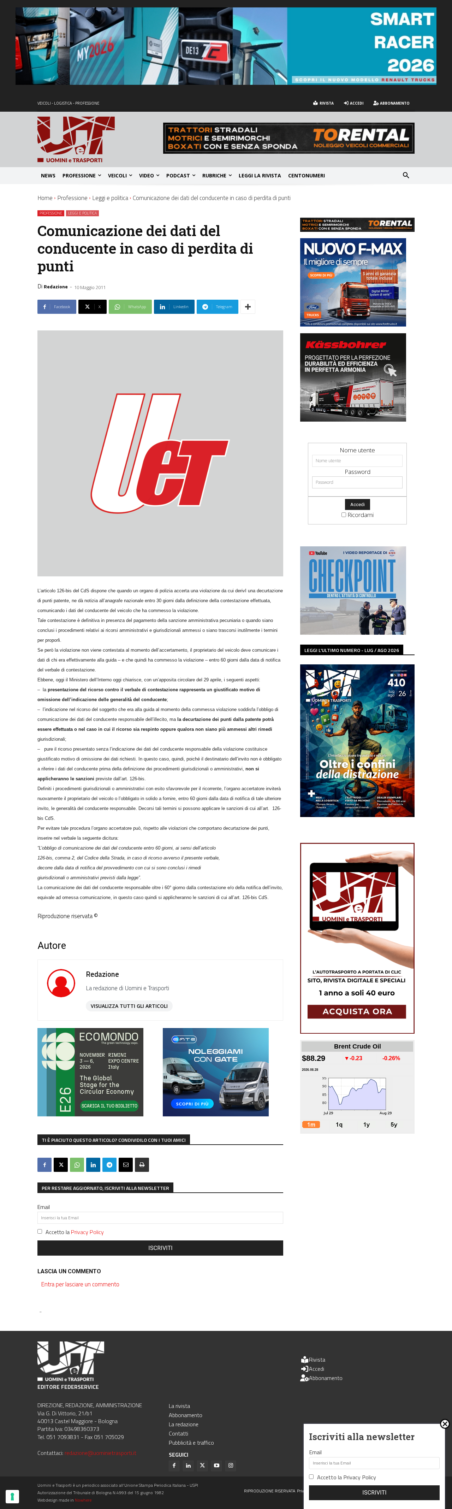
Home (45, 197)
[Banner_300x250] (216, 1114)
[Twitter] (202, 1466)
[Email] (126, 1165)
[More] (247, 307)
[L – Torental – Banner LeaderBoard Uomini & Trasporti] (289, 151)
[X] (61, 1165)
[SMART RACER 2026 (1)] (226, 82)
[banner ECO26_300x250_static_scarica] (90, 1114)
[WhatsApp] (77, 1165)
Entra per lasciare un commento (80, 1284)
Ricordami (360, 515)
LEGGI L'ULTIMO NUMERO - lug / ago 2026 (351, 650)
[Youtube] (216, 1466)
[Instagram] (230, 1466)
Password (357, 472)
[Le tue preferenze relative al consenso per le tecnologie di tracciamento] (12, 1496)
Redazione (56, 286)
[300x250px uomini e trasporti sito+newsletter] (353, 324)
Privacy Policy (87, 1232)
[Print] (142, 1165)
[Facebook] (44, 1165)
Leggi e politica (110, 197)
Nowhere (83, 1500)
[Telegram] (109, 1165)
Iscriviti (160, 1248)
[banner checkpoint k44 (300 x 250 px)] (353, 632)
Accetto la (75, 1232)
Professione (72, 197)
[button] (406, 175)
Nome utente (357, 450)
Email (43, 1207)
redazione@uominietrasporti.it (100, 1453)
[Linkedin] (93, 1165)
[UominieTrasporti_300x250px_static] (353, 419)
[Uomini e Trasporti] (100, 139)
